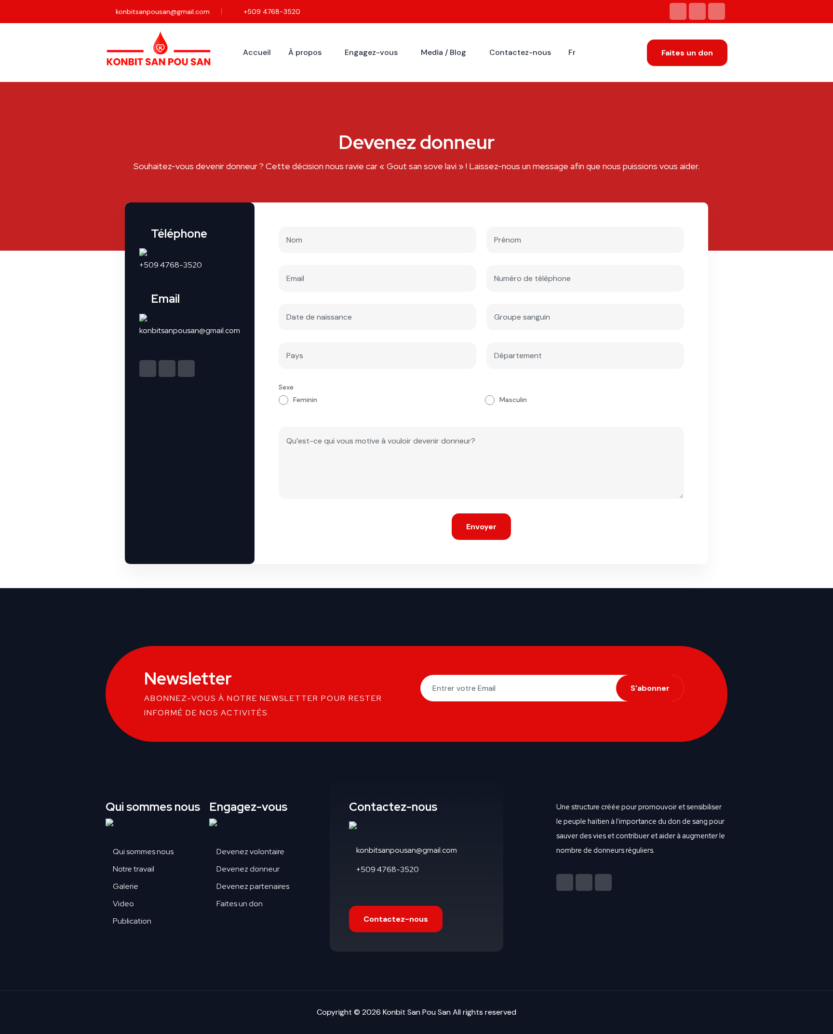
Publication (131, 921)
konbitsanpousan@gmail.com (162, 11)
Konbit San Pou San (417, 1012)
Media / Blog (443, 52)
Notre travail (132, 869)
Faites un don (687, 53)
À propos (305, 52)
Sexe (286, 387)
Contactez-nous (520, 52)
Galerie (124, 886)
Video (122, 904)
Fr (572, 52)
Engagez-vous (371, 52)
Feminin (305, 399)
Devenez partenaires (252, 886)
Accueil (257, 52)
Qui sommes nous (142, 851)
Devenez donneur (247, 869)
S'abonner (650, 688)
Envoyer (481, 527)
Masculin (513, 399)
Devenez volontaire (249, 851)
